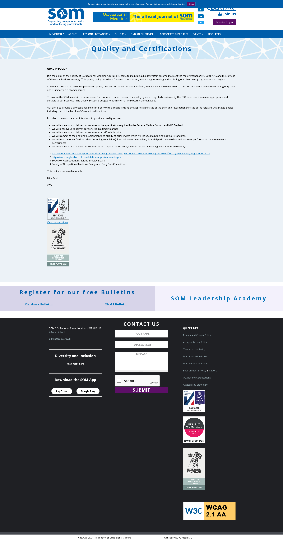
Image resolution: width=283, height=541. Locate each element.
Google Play (88, 391)
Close (191, 4)
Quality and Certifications (197, 377)
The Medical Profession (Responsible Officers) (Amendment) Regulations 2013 (167, 153)
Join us (229, 14)
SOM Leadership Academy (219, 298)
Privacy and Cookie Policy (197, 335)
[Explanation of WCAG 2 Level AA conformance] (209, 519)
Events (197, 34)
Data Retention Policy (195, 363)
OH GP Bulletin (116, 304)
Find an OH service (142, 34)
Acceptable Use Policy (195, 342)
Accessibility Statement (195, 384)
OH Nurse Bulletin (39, 304)
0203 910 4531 (223, 9)
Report (213, 370)
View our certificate (57, 222)
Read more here (75, 363)
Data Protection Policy (195, 356)
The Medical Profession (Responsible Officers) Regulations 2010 (87, 153)
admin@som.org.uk (59, 338)
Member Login (224, 22)
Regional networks (95, 34)
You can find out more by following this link (165, 4)
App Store (62, 391)
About (72, 34)
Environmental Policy (194, 370)
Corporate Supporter (174, 34)
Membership (56, 34)
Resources (214, 34)
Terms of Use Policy (194, 349)
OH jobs (119, 34)
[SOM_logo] (66, 17)
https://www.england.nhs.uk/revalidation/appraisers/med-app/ (86, 157)
